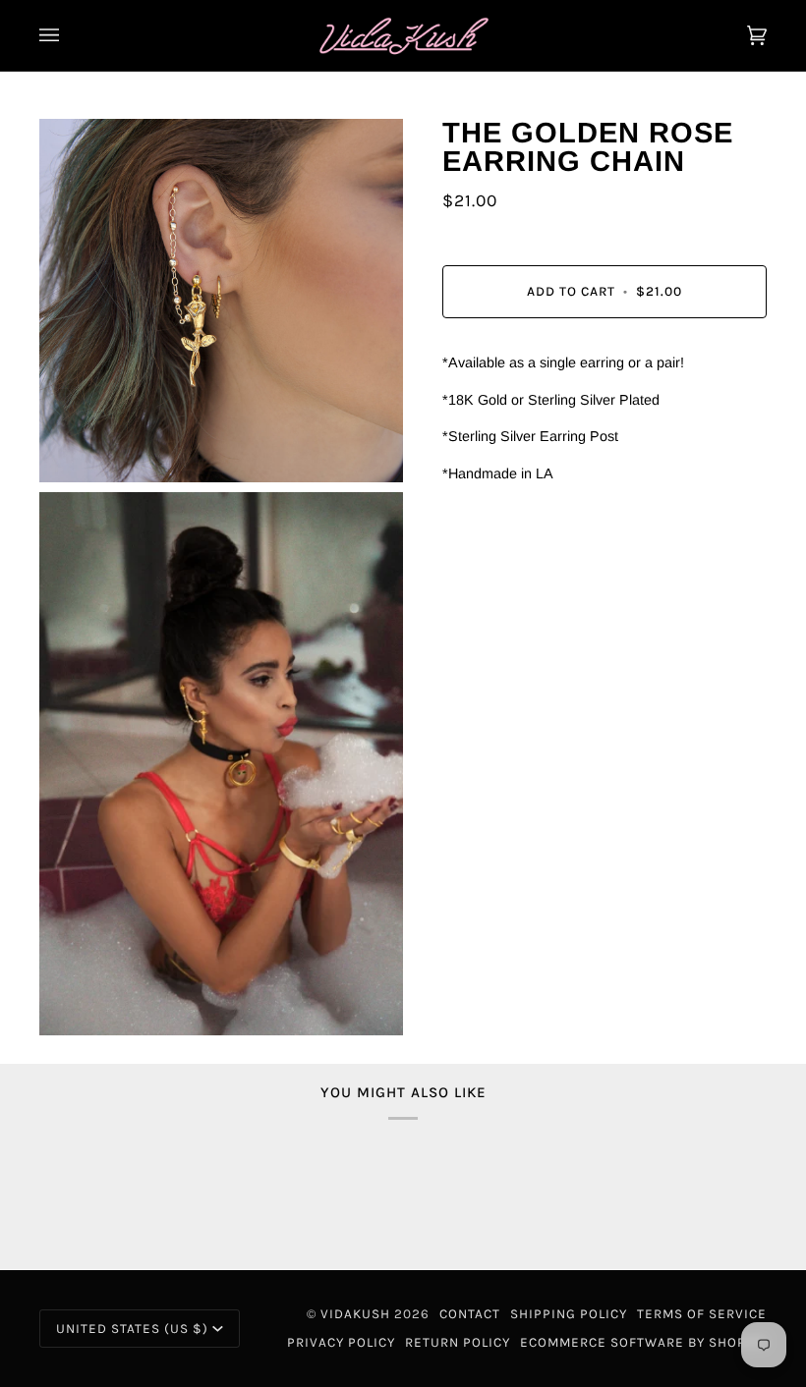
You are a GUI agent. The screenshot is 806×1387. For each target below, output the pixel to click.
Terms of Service (702, 1313)
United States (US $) (132, 1328)
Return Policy (457, 1342)
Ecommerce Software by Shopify (643, 1342)
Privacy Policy (341, 1342)
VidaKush (355, 1313)
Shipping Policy (568, 1313)
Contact (469, 1313)
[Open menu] (68, 35)
